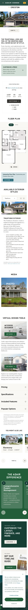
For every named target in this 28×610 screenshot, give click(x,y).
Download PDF (15, 105)
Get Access (9, 334)
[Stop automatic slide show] (2, 13)
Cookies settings (14, 595)
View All (14, 460)
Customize (7, 180)
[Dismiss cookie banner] (22, 574)
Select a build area (12, 88)
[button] (3, 3)
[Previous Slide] (2, 19)
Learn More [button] (9, 541)
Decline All (14, 603)
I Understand (14, 599)
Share (14, 109)
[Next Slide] (25, 19)
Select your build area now (14, 263)
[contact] (24, 3)
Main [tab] (11, 124)
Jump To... (13, 30)
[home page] (12, 3)
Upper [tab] (16, 124)
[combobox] (10, 198)
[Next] (25, 512)
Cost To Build (13, 101)
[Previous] (3, 461)
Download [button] (9, 567)
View (9, 299)
